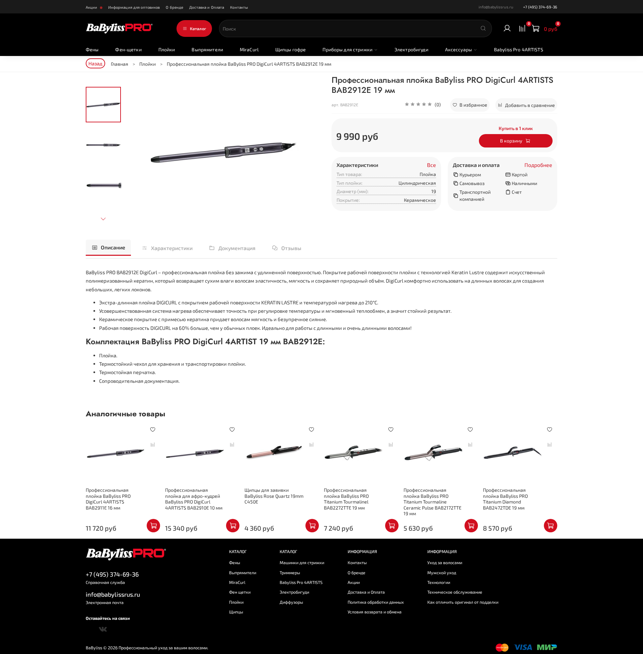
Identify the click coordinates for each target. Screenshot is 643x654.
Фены (92, 49)
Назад (95, 63)
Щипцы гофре (290, 49)
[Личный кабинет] (507, 29)
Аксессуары (458, 49)
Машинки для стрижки (302, 562)
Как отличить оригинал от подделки (462, 602)
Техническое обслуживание (454, 592)
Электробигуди (411, 49)
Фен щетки (240, 592)
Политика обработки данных (376, 602)
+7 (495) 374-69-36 (540, 7)
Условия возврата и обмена (375, 611)
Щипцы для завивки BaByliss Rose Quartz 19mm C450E (273, 495)
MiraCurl (249, 49)
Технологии (438, 582)
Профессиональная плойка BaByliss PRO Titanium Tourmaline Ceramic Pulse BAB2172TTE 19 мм (432, 501)
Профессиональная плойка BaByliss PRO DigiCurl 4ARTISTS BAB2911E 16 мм (108, 499)
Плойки (166, 49)
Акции (92, 7)
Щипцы (236, 611)
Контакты (239, 7)
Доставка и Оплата (206, 7)
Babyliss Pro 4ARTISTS (518, 49)
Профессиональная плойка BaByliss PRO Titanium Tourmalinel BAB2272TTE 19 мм (346, 499)
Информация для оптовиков (134, 7)
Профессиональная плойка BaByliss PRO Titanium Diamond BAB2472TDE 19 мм (505, 499)
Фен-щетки (128, 49)
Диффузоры (291, 602)
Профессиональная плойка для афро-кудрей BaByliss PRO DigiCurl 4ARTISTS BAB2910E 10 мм (193, 499)
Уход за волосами (444, 562)
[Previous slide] (136, 151)
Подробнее (538, 165)
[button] (423, 105)
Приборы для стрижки (347, 49)
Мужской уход (441, 572)
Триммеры (290, 572)
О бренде (174, 7)
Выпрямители (207, 49)
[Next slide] (103, 219)
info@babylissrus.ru (113, 594)
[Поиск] (483, 28)
